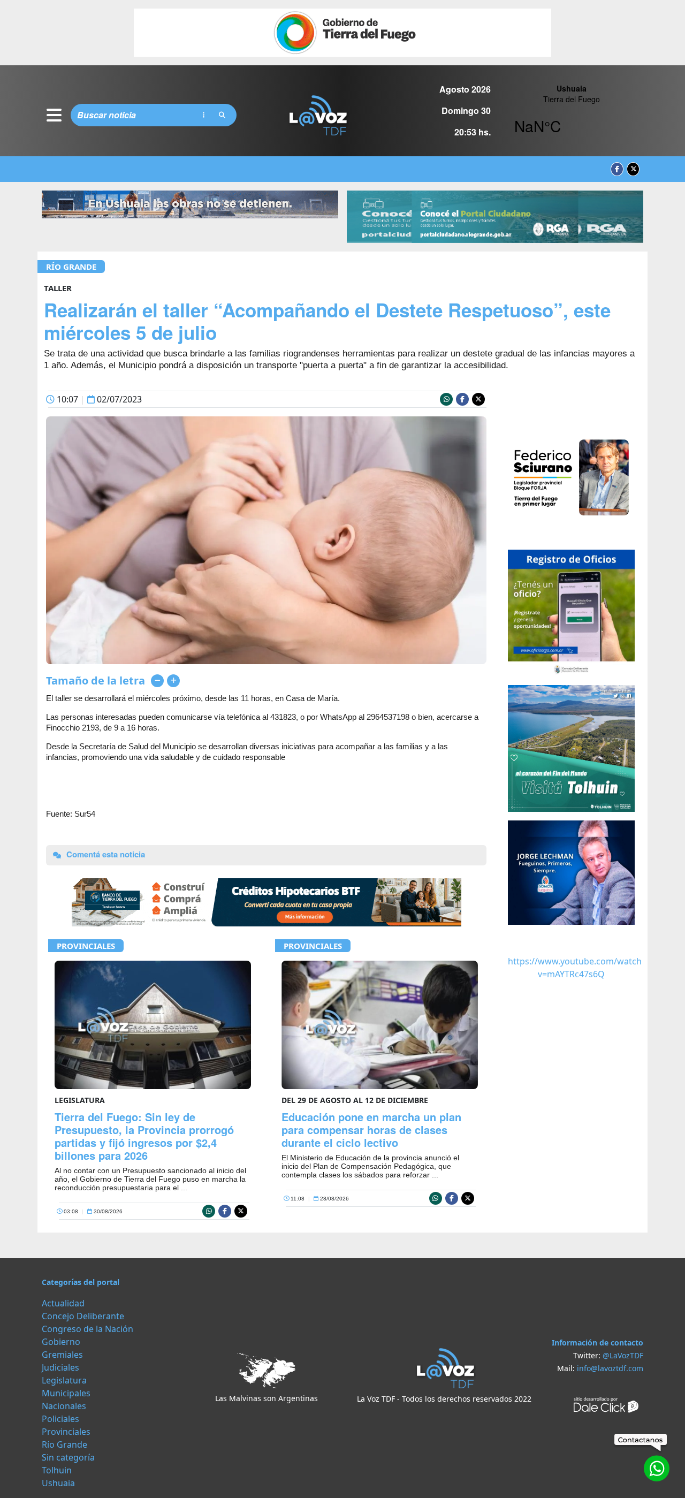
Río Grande (71, 266)
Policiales (60, 1419)
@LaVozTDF (623, 1355)
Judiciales (60, 1367)
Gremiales (62, 1354)
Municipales (66, 1393)
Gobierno (61, 1342)
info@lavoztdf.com (610, 1368)
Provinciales (86, 945)
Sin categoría (68, 1457)
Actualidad (63, 1303)
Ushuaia (58, 1483)
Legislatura (64, 1380)
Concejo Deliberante (83, 1316)
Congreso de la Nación (87, 1329)
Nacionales (64, 1406)
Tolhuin (57, 1470)
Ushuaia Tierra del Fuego (571, 115)
